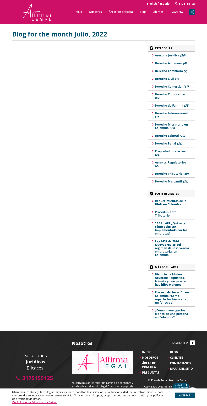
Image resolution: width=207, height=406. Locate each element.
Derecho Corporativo (170, 96)
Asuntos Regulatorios (170, 164)
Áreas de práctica (121, 12)
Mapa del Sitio (181, 368)
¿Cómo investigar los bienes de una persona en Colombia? (171, 313)
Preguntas (150, 372)
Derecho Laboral (170, 136)
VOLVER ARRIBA (180, 342)
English (152, 4)
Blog (143, 12)
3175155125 (187, 4)
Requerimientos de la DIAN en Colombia (170, 202)
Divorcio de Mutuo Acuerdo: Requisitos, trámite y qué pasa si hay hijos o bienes (170, 279)
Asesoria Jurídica (170, 55)
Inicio (78, 12)
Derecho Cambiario (171, 71)
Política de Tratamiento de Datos (167, 380)
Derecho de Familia (172, 105)
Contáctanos (180, 363)
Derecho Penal (168, 143)
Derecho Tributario (172, 174)
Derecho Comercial (172, 86)
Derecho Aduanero (170, 63)
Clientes (158, 12)
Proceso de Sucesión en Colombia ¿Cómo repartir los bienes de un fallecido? (172, 297)
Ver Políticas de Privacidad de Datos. (34, 402)
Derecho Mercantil (171, 181)
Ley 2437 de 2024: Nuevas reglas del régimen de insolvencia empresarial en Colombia (172, 248)
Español (165, 4)
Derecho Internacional (171, 115)
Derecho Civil (167, 79)
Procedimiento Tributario (165, 213)
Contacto (176, 12)
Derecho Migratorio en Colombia (171, 126)
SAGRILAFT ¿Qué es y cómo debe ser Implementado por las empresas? (171, 228)
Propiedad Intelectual (171, 153)
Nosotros (95, 12)
